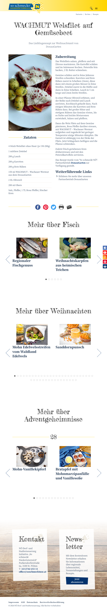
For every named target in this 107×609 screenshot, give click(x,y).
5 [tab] (58, 279)
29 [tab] (34, 380)
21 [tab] (74, 376)
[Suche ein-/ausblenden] (91, 8)
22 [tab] (77, 376)
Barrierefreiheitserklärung (52, 602)
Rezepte (96, 14)
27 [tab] (92, 376)
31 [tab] (40, 380)
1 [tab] (46, 279)
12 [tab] (47, 376)
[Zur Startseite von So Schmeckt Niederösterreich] (26, 5)
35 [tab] (52, 380)
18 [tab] (65, 376)
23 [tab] (80, 376)
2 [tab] (49, 279)
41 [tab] (70, 380)
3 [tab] (52, 279)
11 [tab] (44, 376)
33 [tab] (46, 380)
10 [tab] (41, 376)
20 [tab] (71, 376)
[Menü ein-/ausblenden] (96, 8)
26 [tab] (89, 376)
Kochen (87, 14)
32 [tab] (43, 380)
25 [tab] (86, 376)
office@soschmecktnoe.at (32, 571)
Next (99, 259)
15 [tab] (56, 376)
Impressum (13, 602)
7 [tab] (33, 376)
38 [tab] (61, 380)
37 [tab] (58, 380)
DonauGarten (78, 162)
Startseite (79, 14)
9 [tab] (39, 376)
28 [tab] (31, 380)
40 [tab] (67, 380)
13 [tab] (50, 376)
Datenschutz (32, 602)
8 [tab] (36, 376)
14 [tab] (53, 376)
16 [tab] (59, 376)
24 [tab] (83, 376)
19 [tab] (68, 376)
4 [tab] (55, 279)
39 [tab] (64, 380)
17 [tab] (62, 376)
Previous (8, 259)
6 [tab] (61, 279)
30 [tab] (37, 380)
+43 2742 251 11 (29, 568)
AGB (23, 602)
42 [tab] (73, 380)
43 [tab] (76, 380)
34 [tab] (49, 380)
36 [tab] (55, 380)
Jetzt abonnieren (77, 580)
